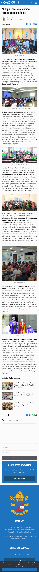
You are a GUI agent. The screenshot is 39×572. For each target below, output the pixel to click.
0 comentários (32, 19)
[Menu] (36, 2)
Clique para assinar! (19, 478)
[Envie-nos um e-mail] (28, 554)
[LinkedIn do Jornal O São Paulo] (24, 554)
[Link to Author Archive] (4, 19)
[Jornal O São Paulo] (10, 2)
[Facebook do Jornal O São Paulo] (11, 554)
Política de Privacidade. (22, 566)
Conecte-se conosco (19, 547)
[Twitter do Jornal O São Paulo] (19, 554)
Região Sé (10, 18)
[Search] (31, 2)
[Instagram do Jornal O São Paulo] (15, 554)
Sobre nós (19, 521)
